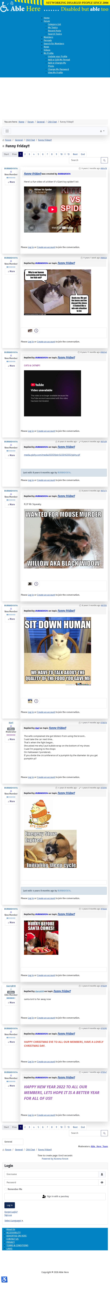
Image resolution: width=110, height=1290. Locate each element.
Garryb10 (11, 986)
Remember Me (15, 1189)
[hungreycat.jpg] (57, 651)
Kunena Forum (61, 1159)
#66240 (103, 352)
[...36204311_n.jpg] (57, 292)
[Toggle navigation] (7, 131)
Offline (11, 729)
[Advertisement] (55, 97)
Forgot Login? (11, 1212)
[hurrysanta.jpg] (41, 937)
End (83, 154)
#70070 (103, 723)
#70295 (104, 1028)
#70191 (104, 788)
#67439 (104, 441)
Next (75, 154)
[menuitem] (47, 18)
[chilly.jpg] (39, 814)
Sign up (8, 1215)
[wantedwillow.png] (64, 538)
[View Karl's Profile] (11, 726)
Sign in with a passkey (57, 1196)
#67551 (104, 605)
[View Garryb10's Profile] (11, 989)
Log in (10, 1205)
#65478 (103, 168)
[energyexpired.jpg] (50, 848)
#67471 (104, 491)
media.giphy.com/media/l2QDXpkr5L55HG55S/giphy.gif (52, 454)
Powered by (47, 1159)
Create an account (46, 247)
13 (68, 154)
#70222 (104, 909)
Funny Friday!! (32, 173)
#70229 (104, 986)
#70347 (104, 1072)
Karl (11, 722)
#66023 (103, 258)
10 (61, 154)
